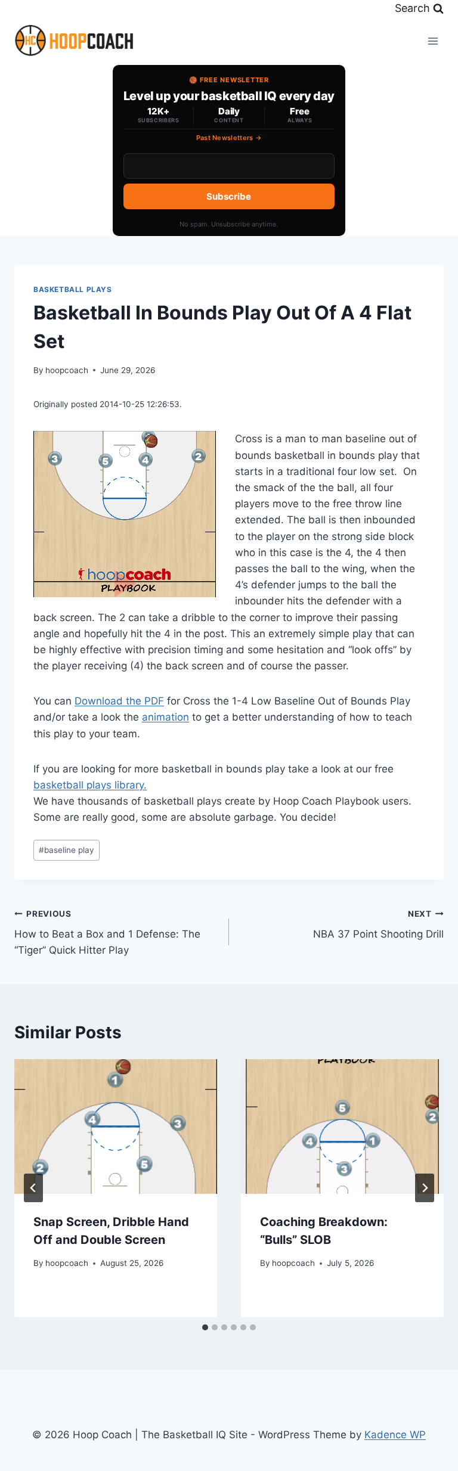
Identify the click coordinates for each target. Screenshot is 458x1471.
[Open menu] (433, 41)
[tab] (205, 1327)
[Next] (424, 1188)
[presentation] (115, 1126)
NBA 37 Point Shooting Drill (378, 925)
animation (165, 717)
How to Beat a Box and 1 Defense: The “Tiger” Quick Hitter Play (107, 933)
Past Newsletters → (229, 138)
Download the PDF (119, 701)
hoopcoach (66, 370)
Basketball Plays (72, 289)
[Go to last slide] (33, 1188)
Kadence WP (395, 1435)
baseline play (66, 850)
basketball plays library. (90, 785)
